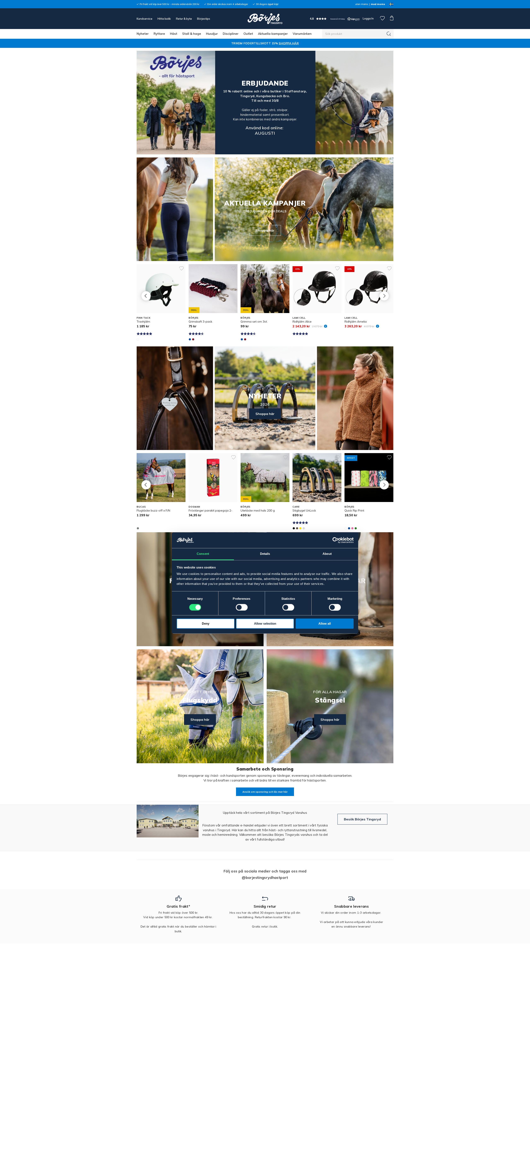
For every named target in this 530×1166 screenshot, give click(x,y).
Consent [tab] (203, 554)
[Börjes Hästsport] (265, 18)
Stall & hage (191, 34)
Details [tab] (265, 554)
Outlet (248, 34)
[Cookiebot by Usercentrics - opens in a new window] (335, 540)
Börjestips (203, 18)
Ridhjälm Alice (302, 321)
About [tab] (327, 554)
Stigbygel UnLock (304, 510)
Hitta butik (164, 18)
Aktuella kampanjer (273, 34)
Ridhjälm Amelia (355, 321)
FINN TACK (144, 317)
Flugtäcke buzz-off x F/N (153, 510)
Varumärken (302, 34)
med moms (378, 4)
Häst (173, 34)
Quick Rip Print (354, 510)
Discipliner (230, 34)
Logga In (368, 18)
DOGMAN (194, 506)
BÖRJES (194, 317)
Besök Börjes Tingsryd (362, 819)
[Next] (384, 295)
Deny (205, 623)
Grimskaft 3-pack (200, 321)
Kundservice (144, 18)
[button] (335, 18)
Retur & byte (184, 18)
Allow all (324, 623)
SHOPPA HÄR (289, 43)
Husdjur (212, 34)
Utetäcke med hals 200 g (258, 510)
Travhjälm (143, 321)
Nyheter (143, 34)
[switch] (242, 607)
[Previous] (146, 295)
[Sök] (389, 34)
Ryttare (159, 34)
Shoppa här (265, 230)
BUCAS (141, 506)
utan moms (361, 4)
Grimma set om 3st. (254, 321)
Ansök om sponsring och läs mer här (265, 791)
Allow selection (265, 623)
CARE (296, 506)
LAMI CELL (299, 317)
